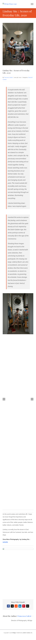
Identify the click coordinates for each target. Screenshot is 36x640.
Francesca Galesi (8, 77)
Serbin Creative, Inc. (28, 632)
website (5, 542)
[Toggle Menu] (32, 4)
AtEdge (14, 632)
